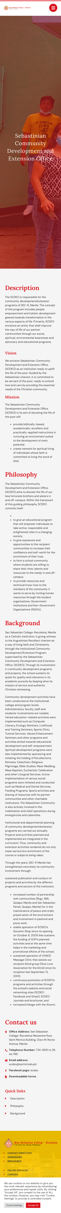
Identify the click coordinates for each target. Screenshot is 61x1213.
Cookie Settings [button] (14, 1205)
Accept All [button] (33, 1205)
